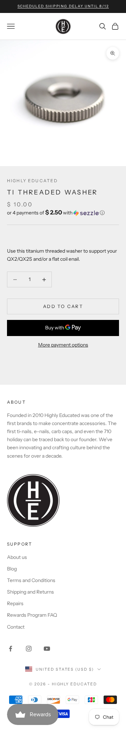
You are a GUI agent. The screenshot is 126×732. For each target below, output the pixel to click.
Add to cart (63, 306)
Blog (12, 569)
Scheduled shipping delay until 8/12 (63, 6)
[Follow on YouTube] (46, 648)
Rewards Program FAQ (32, 615)
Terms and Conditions (31, 580)
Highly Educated (32, 180)
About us (17, 557)
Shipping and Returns (30, 592)
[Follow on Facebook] (10, 648)
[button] (63, 212)
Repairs (15, 603)
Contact (15, 627)
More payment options (63, 345)
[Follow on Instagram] (28, 648)
